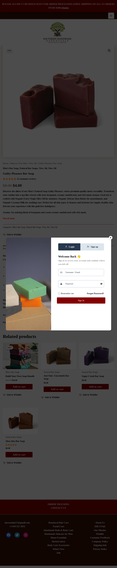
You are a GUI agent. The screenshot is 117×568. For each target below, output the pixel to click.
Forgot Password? (95, 293)
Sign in (81, 300)
